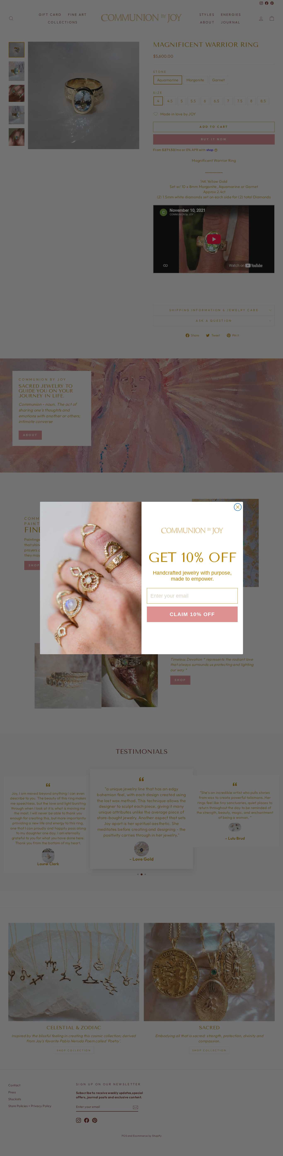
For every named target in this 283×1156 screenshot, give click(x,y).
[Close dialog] (237, 507)
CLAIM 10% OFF (192, 614)
